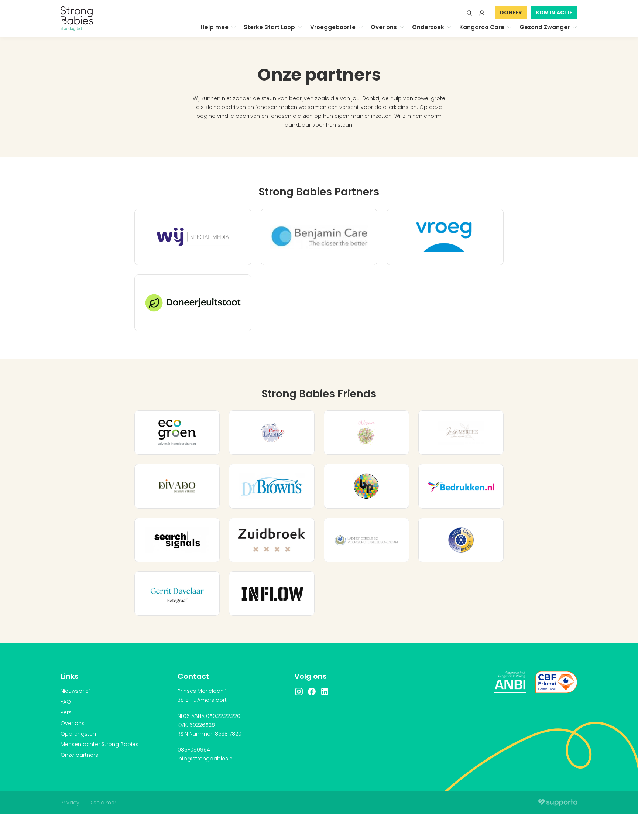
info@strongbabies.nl (206, 758)
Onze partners (79, 755)
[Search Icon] (469, 13)
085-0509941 (195, 749)
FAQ (66, 701)
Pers (66, 712)
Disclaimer (102, 802)
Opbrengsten (78, 734)
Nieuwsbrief (75, 691)
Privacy (70, 802)
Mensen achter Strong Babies (99, 744)
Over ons (73, 723)
